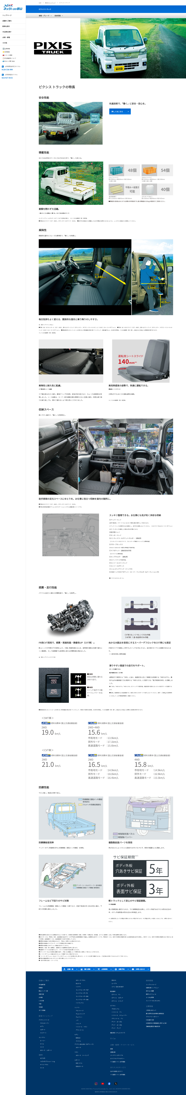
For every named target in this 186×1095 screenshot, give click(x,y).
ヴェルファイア (79, 1014)
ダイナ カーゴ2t (116, 1025)
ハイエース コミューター (118, 1015)
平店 (40, 1004)
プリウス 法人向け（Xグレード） (84, 1044)
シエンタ (77, 1023)
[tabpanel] (106, 48)
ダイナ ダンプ (115, 1028)
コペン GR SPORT (117, 986)
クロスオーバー (44, 1023)
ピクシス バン (115, 994)
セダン (41, 1026)
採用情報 (6, 52)
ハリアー (77, 986)
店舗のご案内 (44, 981)
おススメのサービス (118, 1067)
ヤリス (41, 1044)
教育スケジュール (151, 994)
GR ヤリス (78, 1063)
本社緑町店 (42, 984)
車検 (111, 1049)
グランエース (79, 1030)
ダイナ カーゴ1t (116, 1021)
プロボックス (114, 1009)
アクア (41, 1047)
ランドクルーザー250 (81, 996)
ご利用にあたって (151, 1010)
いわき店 (41, 1000)
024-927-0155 (7, 78)
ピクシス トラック (45, 9)
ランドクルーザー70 (81, 993)
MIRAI (77, 1038)
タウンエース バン (116, 1018)
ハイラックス (79, 1003)
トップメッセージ (151, 984)
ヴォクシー (78, 1017)
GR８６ (113, 980)
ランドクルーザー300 (81, 999)
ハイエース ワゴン (80, 1026)
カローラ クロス (79, 980)
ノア (76, 1020)
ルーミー (42, 1040)
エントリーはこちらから (153, 1000)
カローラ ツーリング (81, 1055)
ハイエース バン (116, 1012)
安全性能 (58, 15)
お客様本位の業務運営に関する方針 (156, 1023)
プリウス (77, 1041)
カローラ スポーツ (45, 1050)
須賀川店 (41, 994)
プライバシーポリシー (152, 1016)
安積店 (41, 987)
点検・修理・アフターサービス (122, 1045)
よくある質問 (150, 997)
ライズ (41, 1068)
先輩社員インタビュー (152, 987)
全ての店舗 (42, 1010)
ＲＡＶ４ (77, 983)
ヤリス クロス (43, 1064)
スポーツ (42, 1029)
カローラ (77, 1047)
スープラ (113, 983)
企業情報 (6, 48)
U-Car (113, 1038)
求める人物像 (150, 991)
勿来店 (41, 1007)
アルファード (79, 1010)
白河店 (41, 997)
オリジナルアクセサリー (117, 1058)
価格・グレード (44, 15)
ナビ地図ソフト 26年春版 (117, 1061)
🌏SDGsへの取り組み (8, 61)
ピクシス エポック (116, 997)
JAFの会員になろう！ (116, 1071)
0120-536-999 (7, 69)
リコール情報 (7, 55)
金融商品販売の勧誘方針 (153, 1026)
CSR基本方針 (150, 1020)
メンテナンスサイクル (116, 1055)
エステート (42, 1033)
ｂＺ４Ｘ (42, 1058)
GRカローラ (78, 1066)
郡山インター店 (43, 991)
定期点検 (112, 1052)
